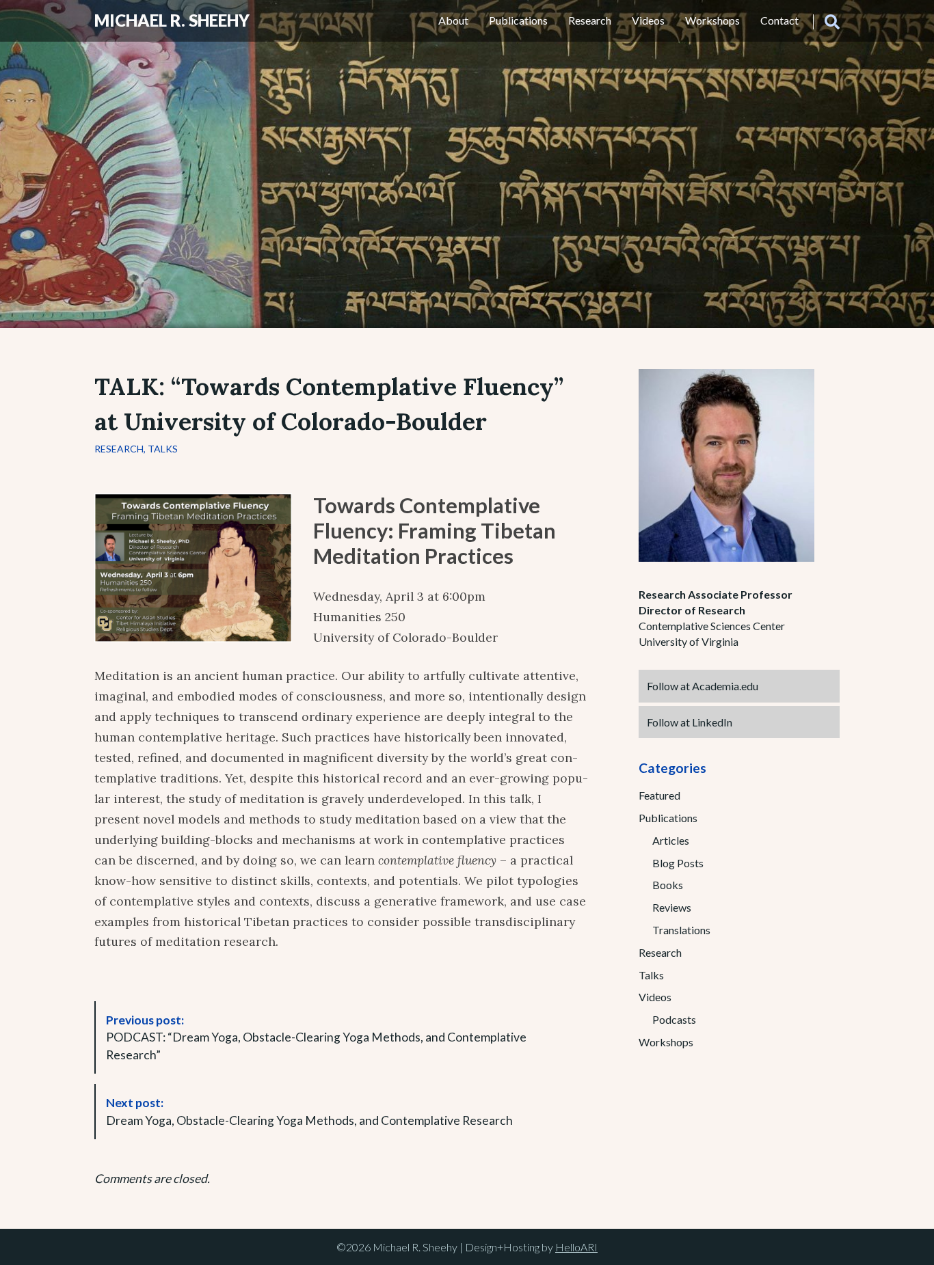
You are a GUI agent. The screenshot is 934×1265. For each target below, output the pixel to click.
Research (589, 20)
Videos (648, 20)
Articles (670, 840)
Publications (518, 20)
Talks (163, 448)
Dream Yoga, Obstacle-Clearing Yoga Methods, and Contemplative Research (309, 1112)
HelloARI (576, 1246)
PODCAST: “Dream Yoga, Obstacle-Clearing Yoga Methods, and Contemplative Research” (316, 1037)
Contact (779, 20)
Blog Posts (678, 862)
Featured (659, 795)
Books (667, 884)
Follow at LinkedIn (689, 722)
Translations (681, 929)
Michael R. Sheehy (172, 20)
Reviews (671, 907)
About (453, 20)
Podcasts (674, 1019)
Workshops (712, 20)
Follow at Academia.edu (702, 685)
